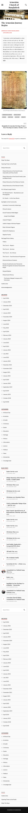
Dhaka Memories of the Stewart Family (13, 185)
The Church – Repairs (8, 245)
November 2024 (7, 316)
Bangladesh (17, 114)
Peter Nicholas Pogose (9, 227)
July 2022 (5, 353)
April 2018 (6, 402)
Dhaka (4, 117)
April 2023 (6, 346)
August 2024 (6, 320)
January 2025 (7, 313)
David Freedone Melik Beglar (10, 212)
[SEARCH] (24, 148)
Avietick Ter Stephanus (9, 231)
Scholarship (6, 457)
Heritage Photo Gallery (7, 238)
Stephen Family (7, 234)
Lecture (5, 446)
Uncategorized (7, 460)
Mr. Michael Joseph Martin (8, 189)
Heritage (10, 117)
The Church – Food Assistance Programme (14, 256)
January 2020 (7, 383)
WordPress (17, 810)
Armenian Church (7, 114)
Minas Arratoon (7, 209)
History (17, 117)
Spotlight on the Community (9, 202)
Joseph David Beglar (9, 216)
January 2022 (7, 361)
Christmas (6, 423)
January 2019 (7, 394)
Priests (23, 117)
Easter (5, 427)
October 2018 (7, 398)
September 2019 (7, 387)
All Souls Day (6, 412)
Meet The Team (5, 160)
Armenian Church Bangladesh (10, 30)
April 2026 (6, 298)
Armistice (5, 416)
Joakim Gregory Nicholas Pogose (11, 223)
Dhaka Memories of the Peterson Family (13, 182)
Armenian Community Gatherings (12, 205)
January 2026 (7, 302)
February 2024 (7, 335)
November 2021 (7, 368)
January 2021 (7, 376)
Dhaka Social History (8, 274)
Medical (5, 449)
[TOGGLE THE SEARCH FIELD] (26, 5)
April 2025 (6, 309)
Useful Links (4, 283)
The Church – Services (8, 249)
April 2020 (6, 379)
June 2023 (6, 342)
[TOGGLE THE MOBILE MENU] (2, 5)
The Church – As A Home (9, 252)
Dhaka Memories (6, 167)
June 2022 (6, 357)
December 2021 (7, 365)
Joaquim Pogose (7, 220)
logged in (11, 138)
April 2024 (6, 331)
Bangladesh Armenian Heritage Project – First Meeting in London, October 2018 (14, 126)
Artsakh (5, 420)
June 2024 (6, 324)
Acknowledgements (6, 287)
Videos (4, 241)
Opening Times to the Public (8, 164)
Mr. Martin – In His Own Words (11, 198)
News (4, 453)
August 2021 (6, 372)
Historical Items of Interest (10, 260)
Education (6, 431)
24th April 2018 (7, 32)
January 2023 (7, 350)
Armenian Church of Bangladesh (14, 5)
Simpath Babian (7, 271)
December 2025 (7, 305)
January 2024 (7, 339)
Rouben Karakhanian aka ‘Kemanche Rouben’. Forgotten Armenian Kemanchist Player (14, 265)
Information (6, 442)
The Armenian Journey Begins (11, 24)
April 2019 (6, 390)
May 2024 (6, 328)
